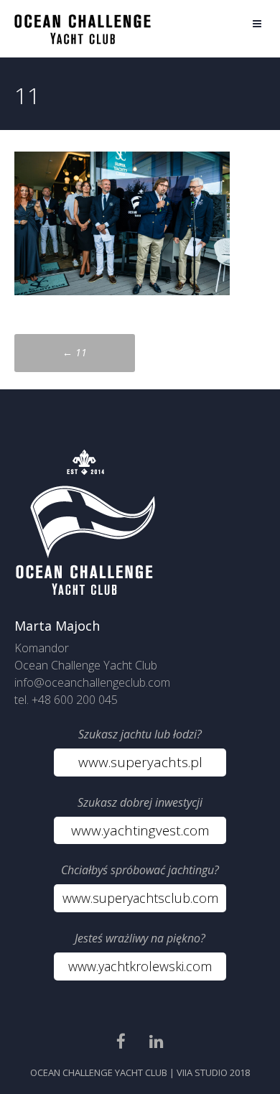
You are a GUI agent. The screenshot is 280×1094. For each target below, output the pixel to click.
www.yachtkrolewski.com (140, 966)
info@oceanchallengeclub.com (92, 682)
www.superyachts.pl (140, 762)
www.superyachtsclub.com (140, 898)
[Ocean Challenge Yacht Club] (82, 40)
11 (74, 352)
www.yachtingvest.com (140, 830)
